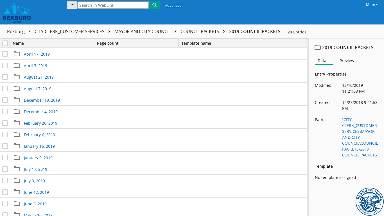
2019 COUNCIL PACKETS (255, 31)
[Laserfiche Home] (29, 12)
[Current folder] (72, 5)
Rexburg (16, 31)
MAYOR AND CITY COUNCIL (143, 31)
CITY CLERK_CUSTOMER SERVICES (70, 31)
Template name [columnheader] (196, 43)
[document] (346, 127)
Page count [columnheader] (108, 43)
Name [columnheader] (18, 43)
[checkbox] (5, 43)
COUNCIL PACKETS (200, 31)
